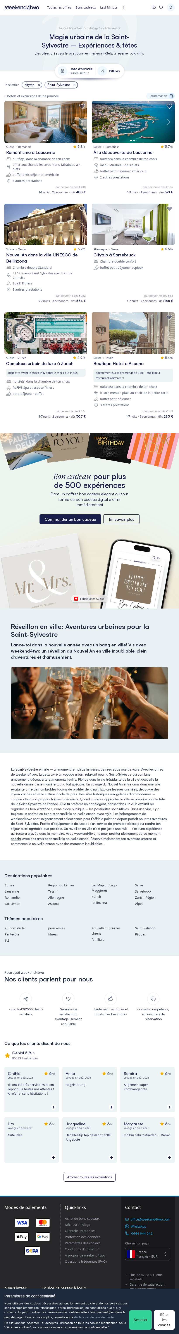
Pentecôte (12, 934)
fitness (53, 934)
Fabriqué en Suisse (92, 599)
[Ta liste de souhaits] (161, 7)
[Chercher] (171, 7)
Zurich (96, 897)
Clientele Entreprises (80, 1230)
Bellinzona (99, 903)
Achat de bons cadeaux (82, 1218)
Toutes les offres (59, 7)
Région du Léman (61, 885)
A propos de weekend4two (85, 1255)
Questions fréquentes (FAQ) (86, 1261)
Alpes (139, 904)
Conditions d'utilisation (82, 1249)
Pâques (140, 934)
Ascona (53, 904)
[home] (21, 7)
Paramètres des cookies (82, 1243)
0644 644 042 (142, 1233)
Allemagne (56, 897)
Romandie (12, 897)
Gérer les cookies (164, 1320)
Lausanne (12, 891)
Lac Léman (12, 904)
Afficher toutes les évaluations (89, 1177)
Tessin (52, 891)
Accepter (140, 1320)
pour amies (56, 928)
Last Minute (108, 7)
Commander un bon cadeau (70, 519)
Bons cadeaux (86, 7)
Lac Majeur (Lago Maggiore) (104, 888)
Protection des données (82, 1237)
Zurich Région (145, 897)
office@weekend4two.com (150, 1219)
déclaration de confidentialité (94, 1317)
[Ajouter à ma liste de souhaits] (82, 106)
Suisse (9, 885)
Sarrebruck (143, 891)
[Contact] (154, 7)
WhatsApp (138, 1226)
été (7, 940)
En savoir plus (121, 519)
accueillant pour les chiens (106, 930)
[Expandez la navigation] (125, 8)
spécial (16, 839)
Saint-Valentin (145, 928)
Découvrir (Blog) (77, 1224)
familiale (98, 939)
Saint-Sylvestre (26, 769)
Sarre (139, 885)
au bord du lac (15, 928)
